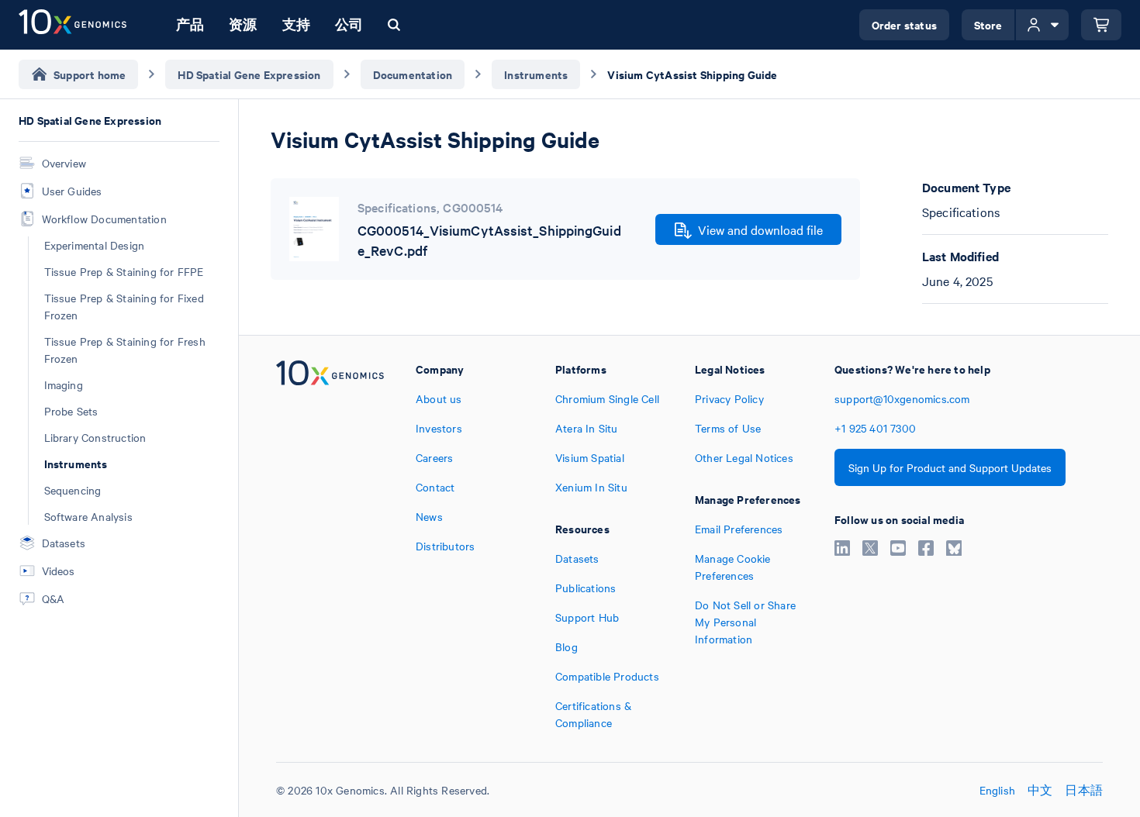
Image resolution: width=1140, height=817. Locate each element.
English (997, 790)
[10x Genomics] (330, 545)
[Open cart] (1101, 24)
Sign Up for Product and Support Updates (950, 467)
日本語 (1084, 790)
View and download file (760, 229)
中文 (1040, 790)
